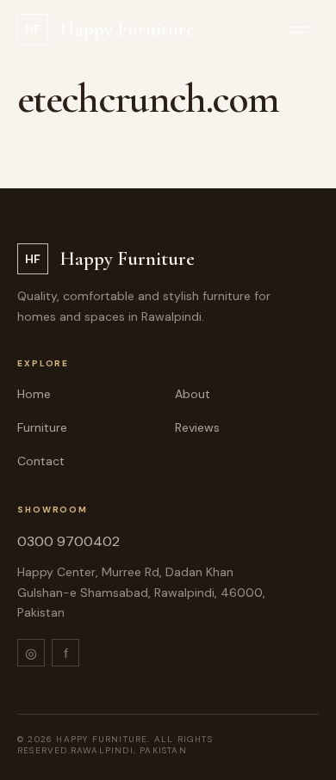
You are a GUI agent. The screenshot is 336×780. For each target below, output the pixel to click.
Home (34, 394)
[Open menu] (298, 29)
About (192, 394)
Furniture (42, 427)
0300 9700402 (68, 541)
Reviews (197, 427)
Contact (41, 461)
